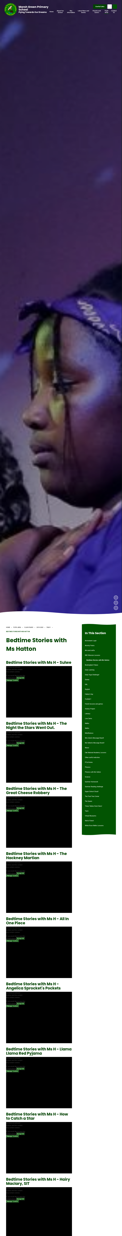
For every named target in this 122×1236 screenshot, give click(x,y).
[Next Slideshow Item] (116, 597)
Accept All (20, 678)
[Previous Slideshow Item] (116, 603)
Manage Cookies (12, 680)
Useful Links (99, 6)
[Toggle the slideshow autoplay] (116, 608)
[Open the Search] (115, 6)
